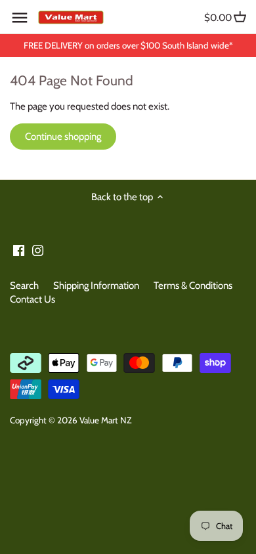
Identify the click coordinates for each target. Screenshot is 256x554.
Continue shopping (63, 136)
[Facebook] (18, 250)
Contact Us (32, 299)
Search (24, 285)
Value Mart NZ (105, 420)
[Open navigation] (20, 18)
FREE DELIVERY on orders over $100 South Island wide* (128, 45)
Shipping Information (96, 285)
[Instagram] (37, 250)
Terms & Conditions (193, 285)
